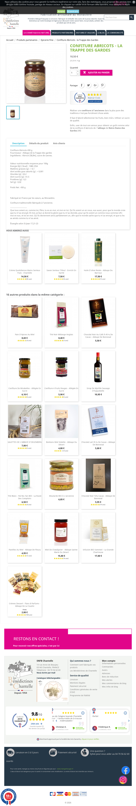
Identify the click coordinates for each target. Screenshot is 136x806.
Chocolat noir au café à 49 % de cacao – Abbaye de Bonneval (98, 335)
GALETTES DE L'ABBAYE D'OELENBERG (25, 442)
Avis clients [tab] (59, 143)
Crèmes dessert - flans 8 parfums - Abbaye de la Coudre (24, 604)
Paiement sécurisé (78, 686)
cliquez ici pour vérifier (90, 739)
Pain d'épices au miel (24, 334)
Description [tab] (18, 143)
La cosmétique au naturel (37, 32)
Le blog (101, 32)
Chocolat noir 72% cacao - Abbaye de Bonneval (98, 497)
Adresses (106, 673)
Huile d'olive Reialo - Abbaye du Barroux (98, 271)
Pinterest (102, 85)
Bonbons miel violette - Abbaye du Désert (61, 443)
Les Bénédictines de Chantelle (83, 670)
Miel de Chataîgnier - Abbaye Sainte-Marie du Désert (61, 551)
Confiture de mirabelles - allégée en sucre (24, 389)
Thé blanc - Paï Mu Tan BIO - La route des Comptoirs (24, 497)
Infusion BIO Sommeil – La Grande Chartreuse (98, 551)
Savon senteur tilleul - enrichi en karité (61, 271)
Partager (81, 85)
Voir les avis (95, 101)
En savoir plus (72, 11)
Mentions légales (77, 683)
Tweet (88, 85)
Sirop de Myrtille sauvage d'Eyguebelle (98, 389)
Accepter (61, 11)
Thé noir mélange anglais (61, 334)
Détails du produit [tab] (38, 143)
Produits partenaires (62, 32)
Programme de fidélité (80, 695)
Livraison (74, 679)
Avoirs (104, 670)
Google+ (95, 85)
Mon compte (108, 660)
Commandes (107, 666)
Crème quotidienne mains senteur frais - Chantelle (24, 271)
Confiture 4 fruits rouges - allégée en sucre (61, 389)
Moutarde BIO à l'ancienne (61, 496)
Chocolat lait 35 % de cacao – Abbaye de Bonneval (98, 443)
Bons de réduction (110, 676)
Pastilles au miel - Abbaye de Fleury (25, 549)
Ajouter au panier (96, 72)
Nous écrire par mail (46, 672)
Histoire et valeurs (85, 32)
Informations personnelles (114, 663)
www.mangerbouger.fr (65, 769)
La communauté (115, 32)
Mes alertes (107, 680)
